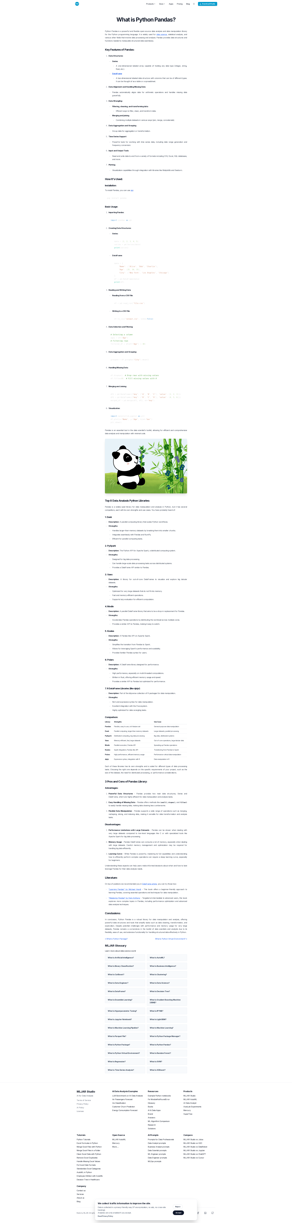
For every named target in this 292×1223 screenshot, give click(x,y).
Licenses (80, 1111)
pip (132, 190)
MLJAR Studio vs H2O (192, 1143)
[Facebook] (198, 1213)
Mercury (187, 1110)
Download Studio (208, 4)
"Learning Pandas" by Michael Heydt (125, 889)
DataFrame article (149, 884)
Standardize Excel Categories (89, 1169)
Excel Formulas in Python (87, 1143)
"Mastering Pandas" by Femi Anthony (124, 898)
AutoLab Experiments (192, 1107)
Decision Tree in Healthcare (88, 1179)
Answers (151, 1117)
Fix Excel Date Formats (86, 1165)
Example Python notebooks (159, 1096)
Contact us (81, 1190)
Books (150, 1107)
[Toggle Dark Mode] (194, 4)
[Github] (212, 1213)
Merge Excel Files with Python (89, 1147)
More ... (115, 1147)
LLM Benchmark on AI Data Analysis (127, 1096)
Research (152, 1125)
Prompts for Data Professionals (161, 1139)
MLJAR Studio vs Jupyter (194, 1150)
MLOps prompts (154, 1161)
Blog (188, 4)
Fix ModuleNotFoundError (159, 1099)
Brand (150, 1114)
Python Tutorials (83, 1139)
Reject (177, 1207)
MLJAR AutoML (190, 1099)
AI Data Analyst (189, 1103)
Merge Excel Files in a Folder (88, 1150)
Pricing (179, 4)
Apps (171, 4)
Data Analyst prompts (157, 1143)
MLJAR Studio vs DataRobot (195, 1147)
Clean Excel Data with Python (89, 1154)
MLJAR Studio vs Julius (193, 1139)
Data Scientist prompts (157, 1150)
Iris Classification (119, 1103)
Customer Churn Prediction (123, 1107)
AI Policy (80, 1107)
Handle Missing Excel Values (88, 1161)
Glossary (151, 1103)
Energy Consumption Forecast (124, 1110)
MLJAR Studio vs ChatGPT (194, 1154)
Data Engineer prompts (157, 1158)
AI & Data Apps (154, 1110)
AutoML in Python (84, 1172)
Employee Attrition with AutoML (90, 1176)
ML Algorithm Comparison (159, 1121)
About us (80, 1198)
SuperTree (187, 1114)
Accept (178, 1213)
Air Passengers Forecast (122, 1099)
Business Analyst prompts (158, 1147)
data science (161, 34)
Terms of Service (84, 1100)
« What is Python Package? (116, 939)
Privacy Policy (82, 1104)
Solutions (151, 1128)
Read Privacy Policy (105, 1216)
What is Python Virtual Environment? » (171, 939)
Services (80, 1194)
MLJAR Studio (86, 1091)
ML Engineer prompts (157, 1154)
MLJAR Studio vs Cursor (193, 1158)
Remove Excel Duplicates (87, 1158)
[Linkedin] (205, 1213)
